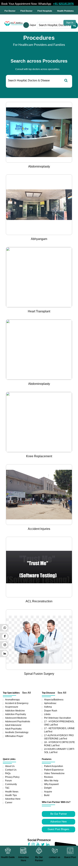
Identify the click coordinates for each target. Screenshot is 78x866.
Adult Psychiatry (13, 728)
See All (26, 692)
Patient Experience (54, 769)
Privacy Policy (12, 777)
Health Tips (11, 795)
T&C (7, 788)
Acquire (48, 791)
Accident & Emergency (16, 703)
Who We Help (51, 780)
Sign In (69, 22)
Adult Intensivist (13, 725)
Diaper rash (50, 710)
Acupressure (11, 707)
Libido (47, 714)
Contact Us (10, 769)
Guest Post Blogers (58, 829)
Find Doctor (26, 11)
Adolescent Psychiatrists (17, 721)
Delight (47, 788)
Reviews (48, 777)
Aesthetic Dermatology (16, 732)
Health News (11, 791)
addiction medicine (15, 710)
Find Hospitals (44, 11)
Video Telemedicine (54, 773)
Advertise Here (12, 799)
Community (11, 784)
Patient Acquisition (53, 766)
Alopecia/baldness (53, 699)
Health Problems (65, 11)
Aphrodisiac (50, 703)
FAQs (8, 773)
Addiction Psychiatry (15, 714)
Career (8, 802)
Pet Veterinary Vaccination (57, 718)
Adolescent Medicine (16, 718)
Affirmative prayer (14, 736)
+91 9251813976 (63, 3)
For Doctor (10, 11)
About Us (10, 766)
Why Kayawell (51, 784)
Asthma (48, 707)
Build (46, 795)
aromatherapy (12, 699)
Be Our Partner (58, 813)
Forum (8, 780)
